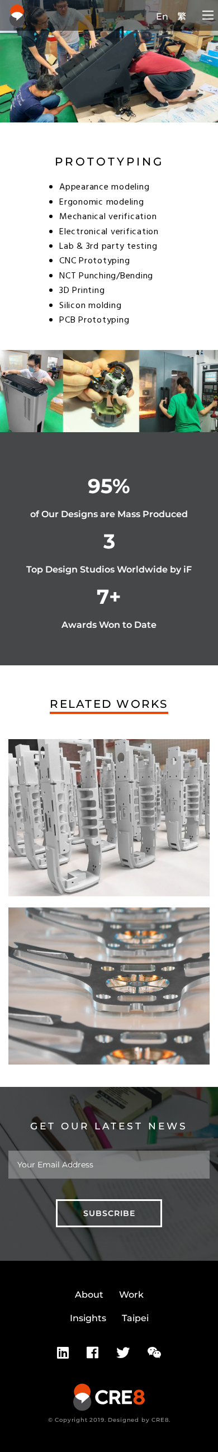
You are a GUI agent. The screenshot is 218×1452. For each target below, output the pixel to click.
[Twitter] (123, 1353)
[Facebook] (92, 1353)
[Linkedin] (63, 1353)
